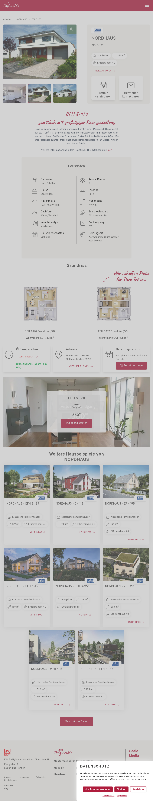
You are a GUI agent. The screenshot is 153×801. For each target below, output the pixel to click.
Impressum (122, 796)
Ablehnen (121, 789)
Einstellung (138, 789)
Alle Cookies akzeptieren (97, 789)
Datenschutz (108, 796)
